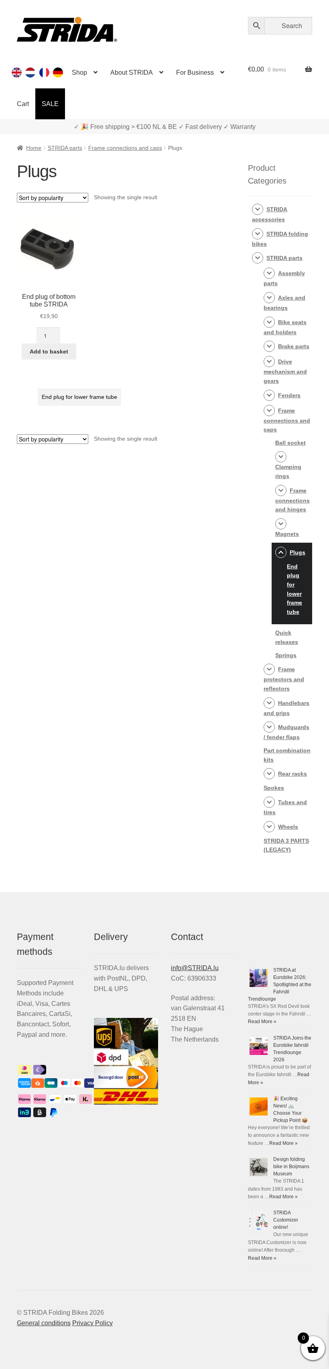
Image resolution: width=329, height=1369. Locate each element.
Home (33, 148)
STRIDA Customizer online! (285, 1220)
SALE (50, 103)
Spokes (274, 788)
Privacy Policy (92, 1323)
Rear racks (292, 773)
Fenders (289, 395)
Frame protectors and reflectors (284, 679)
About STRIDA (131, 72)
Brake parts (293, 346)
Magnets (287, 534)
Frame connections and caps (125, 148)
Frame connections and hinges (292, 500)
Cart (23, 103)
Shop (79, 72)
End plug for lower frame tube (79, 397)
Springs (286, 655)
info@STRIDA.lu (195, 967)
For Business (195, 72)
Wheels (288, 826)
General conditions (44, 1323)
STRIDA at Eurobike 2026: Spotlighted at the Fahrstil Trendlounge (279, 984)
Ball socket (290, 442)
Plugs (297, 552)
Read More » (262, 1021)
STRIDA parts (65, 148)
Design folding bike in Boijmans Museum (291, 1166)
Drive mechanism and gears (285, 371)
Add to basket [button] (49, 351)
